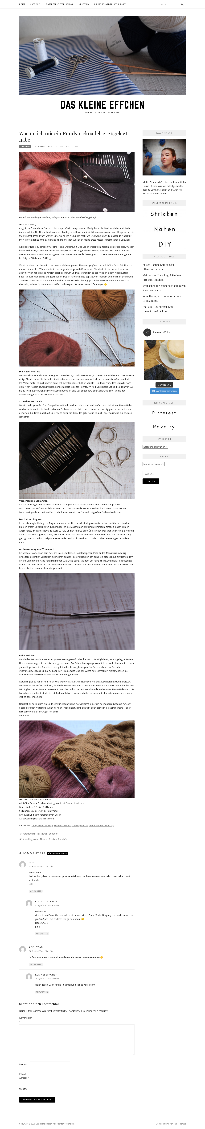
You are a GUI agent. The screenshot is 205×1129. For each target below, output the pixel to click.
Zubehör (53, 833)
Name (23, 1064)
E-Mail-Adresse (24, 1076)
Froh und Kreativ (62, 825)
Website (23, 1088)
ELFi (31, 862)
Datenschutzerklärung (59, 4)
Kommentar (24, 1019)
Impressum (84, 4)
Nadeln (43, 839)
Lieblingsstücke (80, 825)
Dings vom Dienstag (42, 825)
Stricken (25, 146)
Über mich (35, 4)
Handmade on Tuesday (101, 825)
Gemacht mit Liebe (75, 803)
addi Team (36, 947)
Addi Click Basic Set (113, 265)
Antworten (36, 891)
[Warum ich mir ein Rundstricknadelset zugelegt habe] (77, 182)
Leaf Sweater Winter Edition (71, 382)
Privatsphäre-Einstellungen (110, 4)
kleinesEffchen (43, 146)
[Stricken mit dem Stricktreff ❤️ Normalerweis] (164, 360)
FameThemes (180, 1123)
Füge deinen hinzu (57, 853)
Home (22, 4)
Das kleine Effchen (102, 105)
